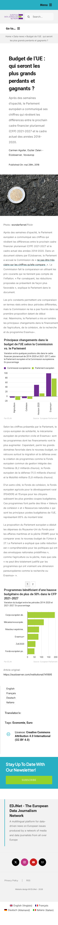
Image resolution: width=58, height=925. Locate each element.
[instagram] (24, 862)
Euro (30, 722)
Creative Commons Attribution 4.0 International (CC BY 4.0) (32, 736)
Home (8, 36)
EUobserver (15, 154)
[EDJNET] (13, 14)
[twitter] (15, 862)
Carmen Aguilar (17, 150)
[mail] (42, 862)
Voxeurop (28, 154)
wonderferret (18, 224)
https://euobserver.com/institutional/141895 (27, 674)
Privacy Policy (11, 880)
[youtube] (33, 862)
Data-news (19, 36)
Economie (18, 722)
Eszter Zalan (34, 150)
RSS (28, 880)
